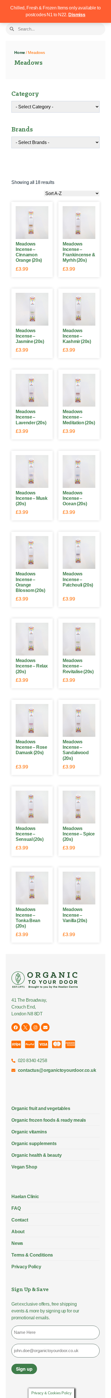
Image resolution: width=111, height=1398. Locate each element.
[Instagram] (35, 1027)
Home (19, 52)
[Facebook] (15, 1027)
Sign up (24, 1369)
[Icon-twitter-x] (25, 1027)
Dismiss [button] (76, 14)
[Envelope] (45, 1027)
